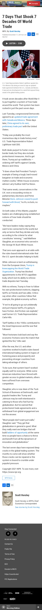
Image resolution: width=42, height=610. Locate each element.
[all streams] (39, 607)
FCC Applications (11, 579)
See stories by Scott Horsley (27, 507)
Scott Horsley (15, 31)
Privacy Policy (10, 559)
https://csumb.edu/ (12, 574)
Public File (8, 549)
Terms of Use (10, 554)
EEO (6, 564)
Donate (34, 3)
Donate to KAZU (10, 569)
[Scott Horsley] (7, 499)
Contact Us (9, 544)
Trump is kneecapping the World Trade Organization (18, 268)
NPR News (8, 478)
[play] (3, 607)
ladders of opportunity (17, 432)
